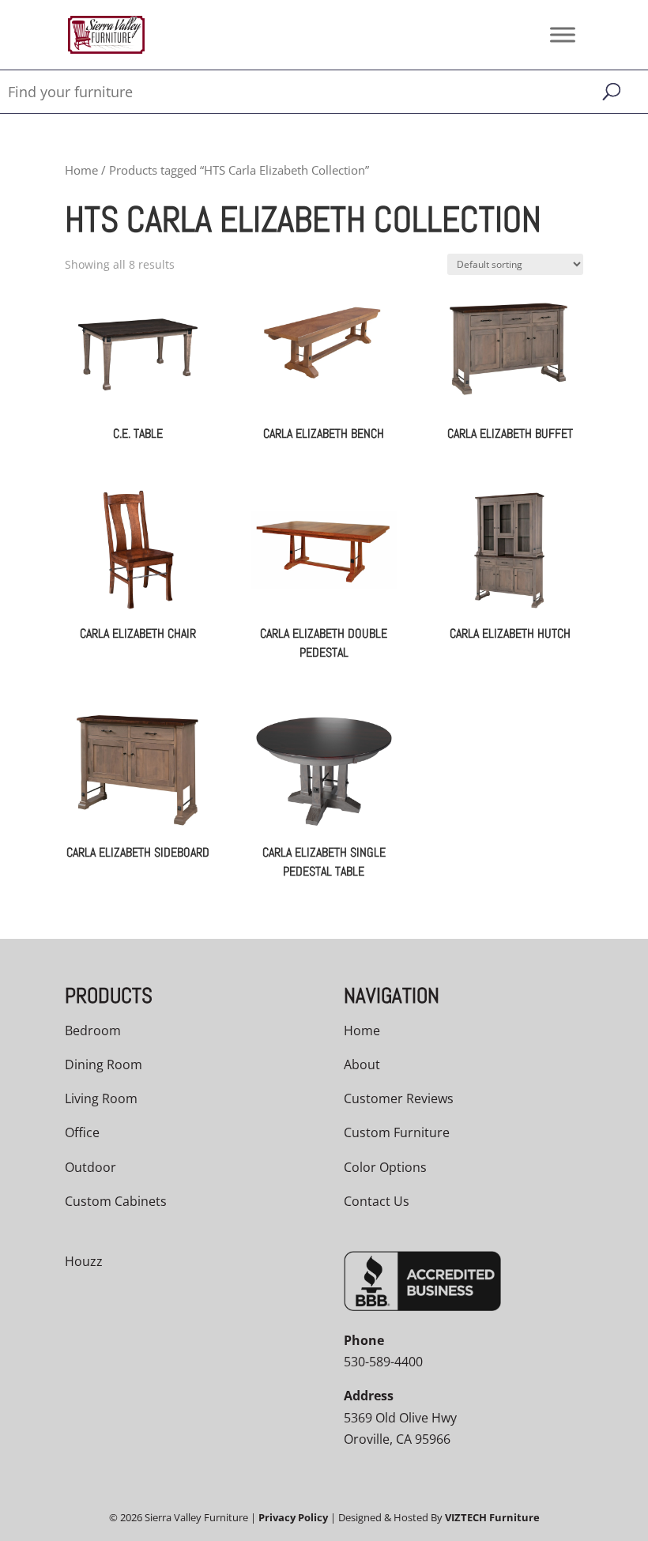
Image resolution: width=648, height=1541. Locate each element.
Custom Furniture (397, 1132)
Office (82, 1132)
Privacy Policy (293, 1517)
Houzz (84, 1261)
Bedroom (93, 1030)
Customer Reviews (399, 1098)
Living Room (101, 1098)
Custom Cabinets (116, 1201)
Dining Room (103, 1064)
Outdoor (90, 1167)
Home (81, 170)
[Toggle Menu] (562, 34)
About (362, 1064)
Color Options (385, 1167)
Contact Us (376, 1201)
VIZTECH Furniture (492, 1517)
